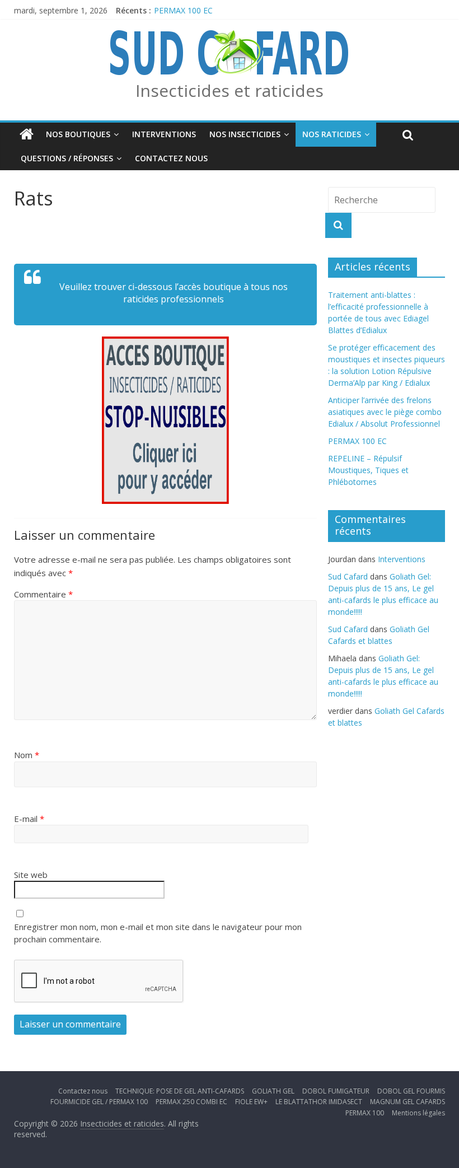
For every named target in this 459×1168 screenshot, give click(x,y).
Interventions (164, 134)
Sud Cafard (348, 576)
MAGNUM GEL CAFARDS (407, 1101)
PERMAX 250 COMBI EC (191, 1101)
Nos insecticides (244, 134)
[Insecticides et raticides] (26, 134)
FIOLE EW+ (251, 1101)
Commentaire (43, 594)
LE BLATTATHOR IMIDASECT (318, 1101)
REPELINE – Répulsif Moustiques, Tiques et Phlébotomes (368, 470)
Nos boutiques (78, 134)
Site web (31, 874)
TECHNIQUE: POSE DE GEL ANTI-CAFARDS (179, 1091)
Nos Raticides (331, 134)
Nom (26, 754)
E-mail (29, 818)
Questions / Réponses (67, 158)
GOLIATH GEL (273, 1091)
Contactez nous (171, 158)
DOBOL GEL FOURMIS (411, 1091)
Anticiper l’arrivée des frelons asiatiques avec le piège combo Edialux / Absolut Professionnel (385, 412)
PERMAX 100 (364, 1113)
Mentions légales (418, 1113)
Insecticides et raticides (229, 90)
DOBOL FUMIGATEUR (335, 1091)
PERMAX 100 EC (183, 10)
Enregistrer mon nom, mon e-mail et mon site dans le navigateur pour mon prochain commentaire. (158, 933)
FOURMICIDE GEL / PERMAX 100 (99, 1101)
